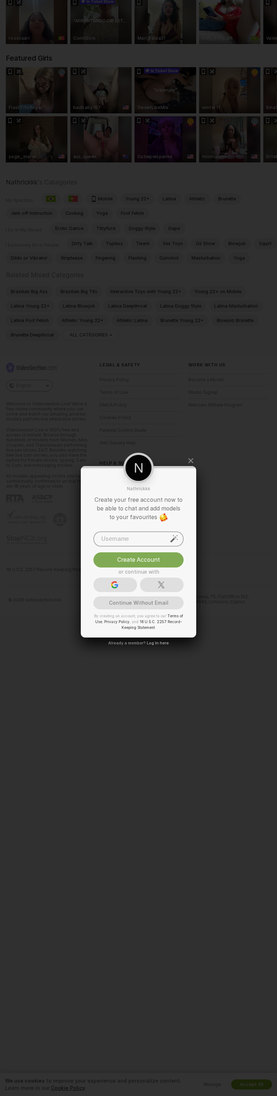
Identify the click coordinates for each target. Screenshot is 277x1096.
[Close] (190, 460)
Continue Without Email (138, 602)
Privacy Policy (116, 621)
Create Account (138, 559)
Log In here (158, 642)
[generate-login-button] (174, 538)
